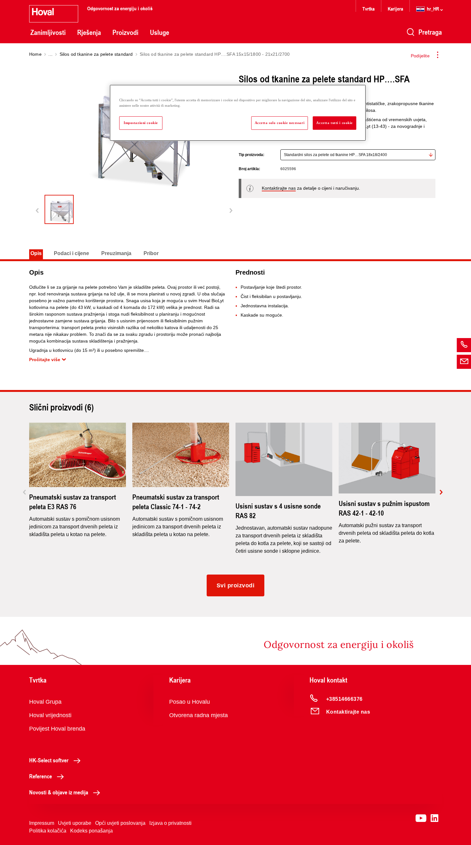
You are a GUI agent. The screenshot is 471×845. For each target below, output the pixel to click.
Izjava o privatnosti (170, 823)
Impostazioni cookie (141, 123)
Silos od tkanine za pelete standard (96, 54)
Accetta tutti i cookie (334, 123)
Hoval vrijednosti (50, 715)
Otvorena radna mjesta (198, 715)
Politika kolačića (47, 830)
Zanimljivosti (48, 32)
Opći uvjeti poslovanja (120, 823)
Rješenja (89, 32)
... (50, 54)
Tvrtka (368, 8)
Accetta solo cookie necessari (280, 123)
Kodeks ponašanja (91, 830)
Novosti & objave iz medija (58, 792)
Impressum (41, 823)
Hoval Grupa (45, 702)
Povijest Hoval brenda (57, 728)
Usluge (159, 32)
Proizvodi (125, 32)
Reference (40, 776)
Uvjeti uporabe (74, 823)
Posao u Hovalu (189, 702)
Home (35, 54)
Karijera (395, 8)
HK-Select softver (49, 760)
